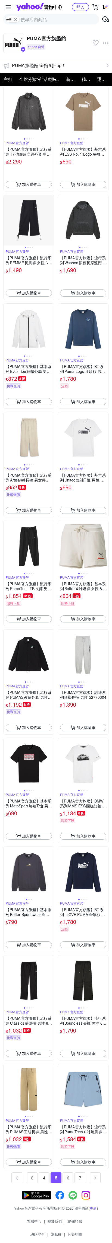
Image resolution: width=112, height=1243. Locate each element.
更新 (93, 1208)
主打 (8, 79)
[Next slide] (50, 111)
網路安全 (37, 1234)
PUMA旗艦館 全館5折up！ (39, 65)
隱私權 (56, 1234)
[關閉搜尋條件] (15, 19)
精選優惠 (88, 79)
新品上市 (72, 79)
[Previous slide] (7, 111)
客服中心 (34, 1221)
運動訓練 (103, 79)
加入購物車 (31, 184)
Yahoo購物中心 (39, 7)
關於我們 (55, 1221)
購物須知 (75, 1221)
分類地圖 (75, 1234)
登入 (80, 7)
